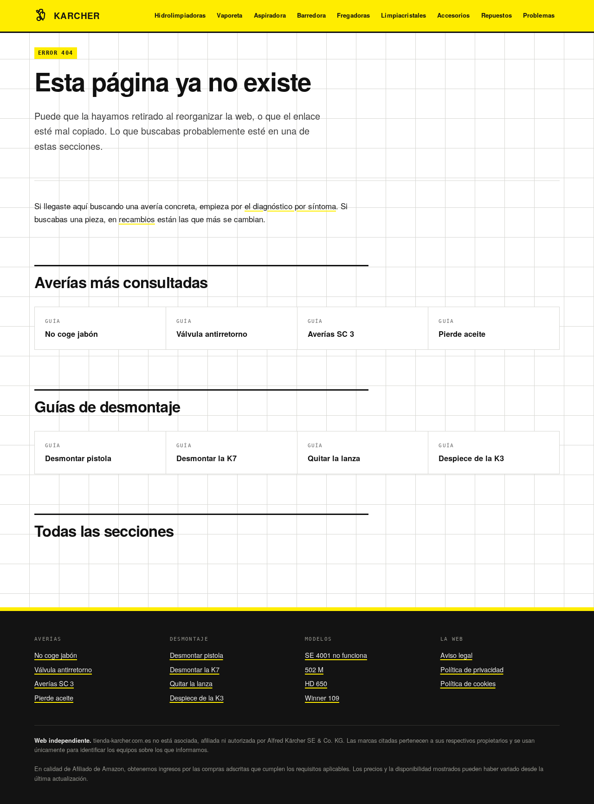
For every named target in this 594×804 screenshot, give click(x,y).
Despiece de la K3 (197, 697)
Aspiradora (270, 15)
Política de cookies (468, 683)
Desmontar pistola (196, 655)
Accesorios (453, 15)
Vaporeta (229, 15)
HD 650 (316, 683)
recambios (137, 219)
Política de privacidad (472, 669)
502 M (314, 669)
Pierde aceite (53, 697)
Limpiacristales (403, 15)
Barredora (311, 15)
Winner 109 (322, 697)
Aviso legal (456, 655)
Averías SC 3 (54, 683)
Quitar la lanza (191, 683)
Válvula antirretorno (63, 669)
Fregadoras (353, 15)
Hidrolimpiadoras (180, 15)
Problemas (539, 15)
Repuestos (496, 15)
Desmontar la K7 (195, 669)
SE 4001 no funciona (336, 655)
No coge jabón (55, 655)
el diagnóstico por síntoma (290, 206)
